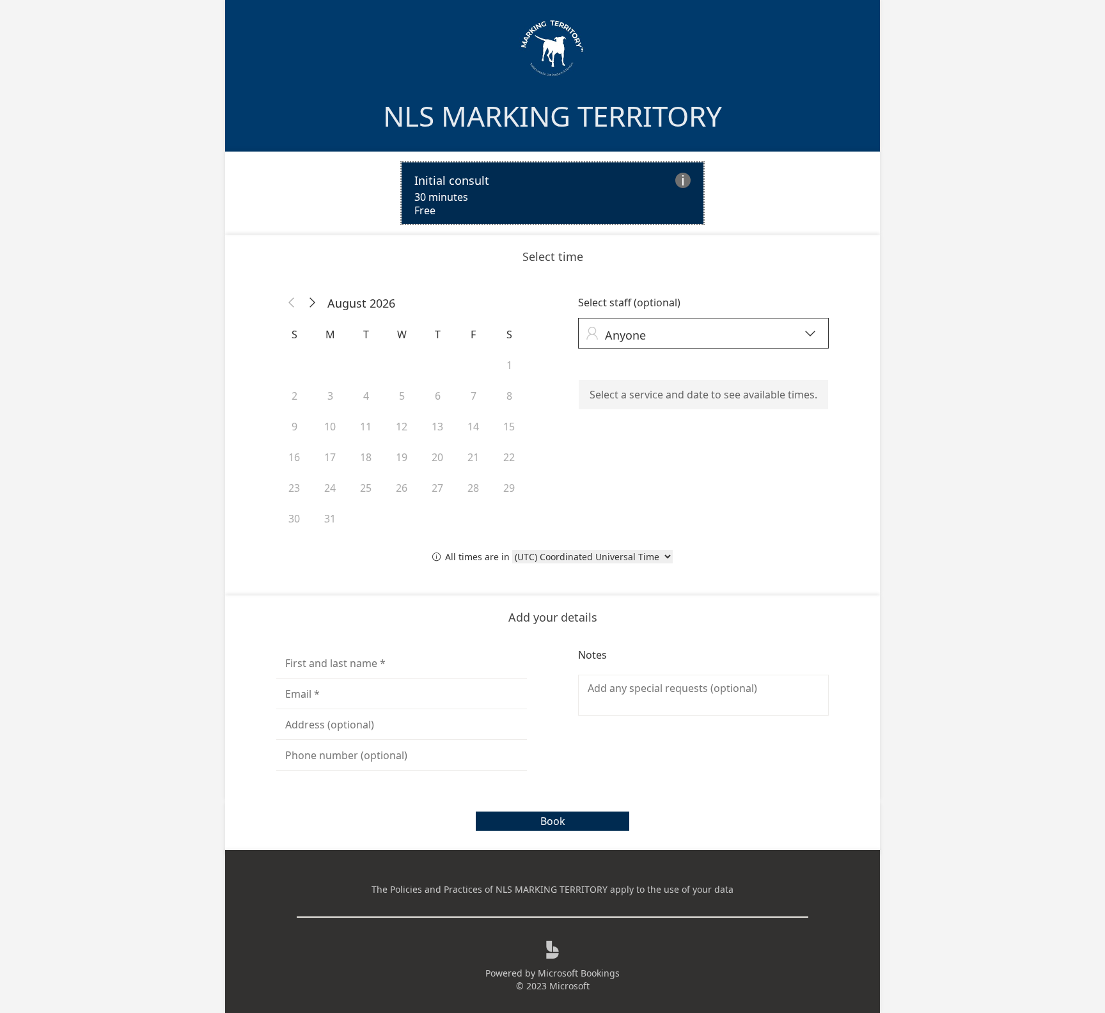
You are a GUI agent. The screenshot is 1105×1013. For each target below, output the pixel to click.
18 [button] (366, 457)
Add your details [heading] (552, 617)
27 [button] (437, 488)
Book (552, 821)
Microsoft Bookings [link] (579, 973)
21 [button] (473, 457)
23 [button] (294, 488)
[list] (552, 193)
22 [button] (509, 457)
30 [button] (294, 519)
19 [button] (401, 457)
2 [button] (294, 396)
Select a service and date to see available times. (703, 395)
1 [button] (509, 365)
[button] (291, 303)
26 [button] (401, 488)
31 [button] (330, 519)
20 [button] (437, 457)
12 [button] (401, 427)
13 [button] (437, 427)
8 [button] (509, 396)
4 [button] (366, 396)
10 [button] (330, 427)
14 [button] (473, 427)
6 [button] (438, 396)
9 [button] (294, 427)
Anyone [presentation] (700, 335)
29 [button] (509, 488)
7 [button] (473, 396)
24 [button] (330, 488)
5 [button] (402, 396)
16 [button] (294, 457)
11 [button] (366, 427)
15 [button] (509, 427)
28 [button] (473, 488)
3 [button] (330, 396)
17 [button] (330, 457)
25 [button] (366, 488)
